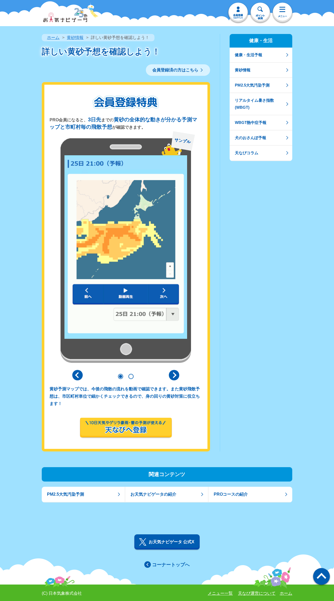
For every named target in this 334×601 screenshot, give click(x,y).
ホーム (53, 37)
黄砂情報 (75, 37)
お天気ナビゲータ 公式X (171, 542)
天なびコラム (246, 153)
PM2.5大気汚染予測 (252, 85)
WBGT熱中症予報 (250, 122)
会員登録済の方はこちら (175, 70)
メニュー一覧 (220, 593)
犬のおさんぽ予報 (250, 137)
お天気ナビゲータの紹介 (153, 494)
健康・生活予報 (248, 55)
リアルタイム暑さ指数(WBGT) (254, 103)
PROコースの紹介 (231, 494)
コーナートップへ (171, 564)
